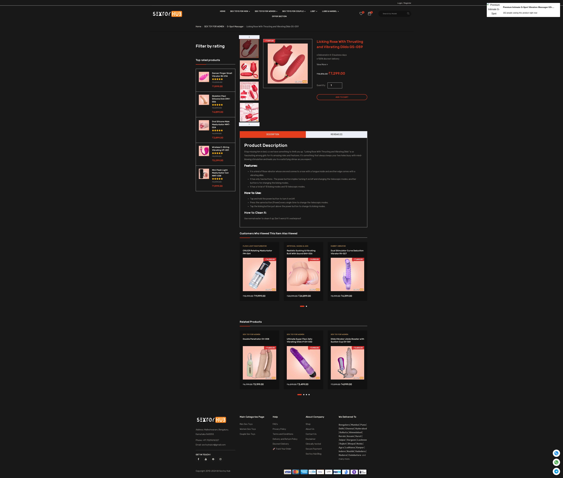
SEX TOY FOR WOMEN (214, 26)
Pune (363, 425)
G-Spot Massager (235, 26)
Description (272, 134)
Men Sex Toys (246, 424)
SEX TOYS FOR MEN (239, 11)
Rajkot (343, 444)
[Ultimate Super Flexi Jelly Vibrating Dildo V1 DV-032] (303, 363)
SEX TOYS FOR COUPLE (293, 11)
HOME (222, 11)
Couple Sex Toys (247, 434)
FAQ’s (275, 424)
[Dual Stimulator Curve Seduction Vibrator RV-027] (347, 274)
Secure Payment (314, 449)
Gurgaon (351, 440)
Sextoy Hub (224, 471)
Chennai (349, 428)
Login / (400, 3)
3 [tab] (306, 394)
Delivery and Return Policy (285, 439)
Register (407, 3)
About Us (310, 429)
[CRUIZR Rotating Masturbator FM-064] (259, 274)
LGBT (313, 11)
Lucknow (362, 440)
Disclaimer (311, 439)
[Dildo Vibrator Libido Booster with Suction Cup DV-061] (347, 363)
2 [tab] (306, 306)
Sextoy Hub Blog (313, 454)
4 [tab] (309, 394)
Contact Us (311, 434)
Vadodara (360, 451)
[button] (369, 14)
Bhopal (351, 444)
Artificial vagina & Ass (297, 246)
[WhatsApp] (556, 462)
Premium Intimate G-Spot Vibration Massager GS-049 (529, 7)
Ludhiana (350, 447)
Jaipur (342, 440)
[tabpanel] (260, 273)
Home (198, 26)
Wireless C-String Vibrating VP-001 (220, 148)
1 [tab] (302, 306)
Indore (342, 451)
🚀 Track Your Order (282, 449)
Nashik (350, 451)
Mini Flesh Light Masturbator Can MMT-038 (220, 173)
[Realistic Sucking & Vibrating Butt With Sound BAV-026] (303, 274)
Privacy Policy (279, 429)
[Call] (556, 453)
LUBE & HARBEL (329, 11)
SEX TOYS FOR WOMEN (265, 11)
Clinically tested (313, 444)
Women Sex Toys (248, 429)
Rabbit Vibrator (338, 246)
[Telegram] (556, 471)
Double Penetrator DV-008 (256, 339)
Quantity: (321, 85)
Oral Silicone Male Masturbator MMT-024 (221, 124)
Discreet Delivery (281, 444)
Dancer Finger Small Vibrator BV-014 (222, 74)
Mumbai (355, 425)
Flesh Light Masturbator (255, 246)
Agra (341, 447)
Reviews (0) (336, 134)
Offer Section (279, 16)
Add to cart (342, 97)
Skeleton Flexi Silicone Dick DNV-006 (221, 99)
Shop (308, 424)
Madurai (343, 455)
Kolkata (343, 432)
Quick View (259, 284)
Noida (360, 444)
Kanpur (360, 447)
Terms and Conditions (283, 434)
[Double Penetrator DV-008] (259, 363)
